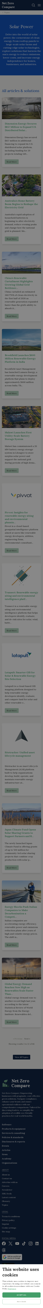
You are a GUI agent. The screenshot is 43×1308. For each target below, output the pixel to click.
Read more (12, 1289)
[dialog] (21, 1286)
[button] (21, 1302)
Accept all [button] (21, 1295)
